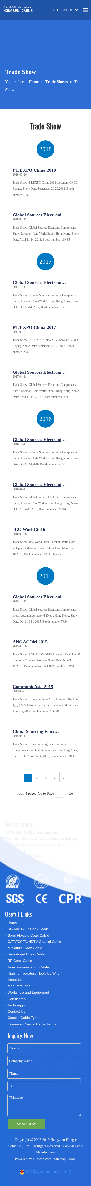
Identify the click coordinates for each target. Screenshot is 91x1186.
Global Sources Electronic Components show (38, 597)
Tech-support (18, 1005)
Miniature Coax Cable (25, 948)
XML (72, 1159)
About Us (15, 980)
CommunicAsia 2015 (33, 686)
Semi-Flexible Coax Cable (28, 935)
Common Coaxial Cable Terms (32, 1024)
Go (71, 793)
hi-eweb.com (42, 1159)
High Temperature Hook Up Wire (34, 973)
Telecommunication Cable (28, 967)
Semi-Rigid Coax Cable (26, 954)
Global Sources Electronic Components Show (38, 215)
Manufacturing (19, 986)
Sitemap (60, 1159)
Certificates (17, 999)
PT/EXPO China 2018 (34, 170)
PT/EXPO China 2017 (34, 327)
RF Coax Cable (20, 961)
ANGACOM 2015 (30, 641)
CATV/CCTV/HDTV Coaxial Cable (34, 942)
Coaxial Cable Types (24, 1018)
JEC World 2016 (29, 529)
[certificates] (45, 889)
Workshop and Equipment (28, 992)
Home (12, 922)
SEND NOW (26, 1124)
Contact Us (16, 1011)
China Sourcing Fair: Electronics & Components (39, 732)
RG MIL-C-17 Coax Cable (28, 929)
